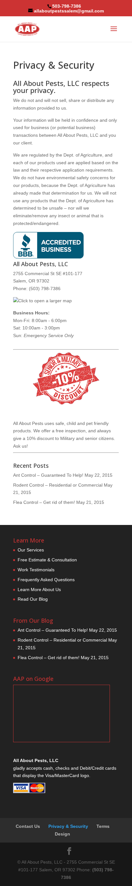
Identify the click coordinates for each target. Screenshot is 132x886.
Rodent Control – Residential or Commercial (58, 485)
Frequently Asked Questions (46, 579)
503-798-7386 (66, 6)
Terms (103, 826)
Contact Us (28, 826)
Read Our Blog (33, 599)
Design (62, 833)
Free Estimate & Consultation (47, 559)
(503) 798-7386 (45, 288)
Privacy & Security (68, 826)
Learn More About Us (39, 589)
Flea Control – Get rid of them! (44, 502)
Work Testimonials (36, 569)
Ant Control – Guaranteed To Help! (48, 475)
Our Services (31, 549)
